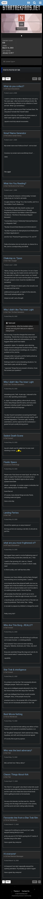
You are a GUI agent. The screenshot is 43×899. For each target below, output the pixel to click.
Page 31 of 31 (21, 79)
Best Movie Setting (13, 714)
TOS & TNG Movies (11, 717)
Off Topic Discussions (12, 89)
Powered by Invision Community (21, 896)
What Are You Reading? (15, 183)
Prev (8, 78)
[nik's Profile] (21, 36)
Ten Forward (9, 438)
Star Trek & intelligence (15, 669)
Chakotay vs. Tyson (13, 258)
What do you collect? (14, 86)
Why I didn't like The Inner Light (19, 309)
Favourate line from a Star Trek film (21, 817)
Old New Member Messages (14, 856)
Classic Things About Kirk (16, 774)
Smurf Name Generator (15, 133)
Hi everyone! (10, 853)
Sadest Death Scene (13, 435)
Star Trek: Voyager (11, 261)
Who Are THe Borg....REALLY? (18, 625)
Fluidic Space (10, 462)
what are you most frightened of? (20, 543)
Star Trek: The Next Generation (14, 312)
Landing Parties (11, 512)
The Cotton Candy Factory (13, 135)
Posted (10, 93)
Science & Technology (12, 465)
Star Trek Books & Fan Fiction (14, 186)
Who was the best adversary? (18, 750)
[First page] (3, 78)
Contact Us (25, 891)
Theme (16, 891)
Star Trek (8, 515)
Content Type (9, 61)
